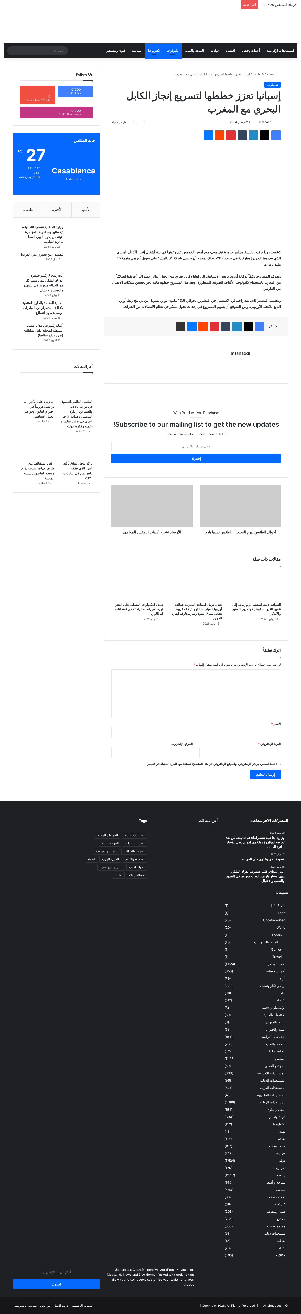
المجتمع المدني (275, 1066)
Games (276, 949)
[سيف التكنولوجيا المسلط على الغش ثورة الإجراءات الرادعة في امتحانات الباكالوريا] (137, 585)
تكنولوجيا (172, 50)
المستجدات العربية (272, 1088)
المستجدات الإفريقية (280, 50)
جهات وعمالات (275, 1146)
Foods (277, 935)
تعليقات (28, 209)
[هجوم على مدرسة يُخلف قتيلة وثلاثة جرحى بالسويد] (186, 863)
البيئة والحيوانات (266, 942)
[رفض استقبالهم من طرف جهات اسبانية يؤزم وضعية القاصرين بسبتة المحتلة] (37, 449)
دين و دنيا (279, 1168)
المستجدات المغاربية (271, 1095)
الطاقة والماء (276, 1051)
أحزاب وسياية (275, 971)
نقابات (281, 1248)
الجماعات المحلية (107, 835)
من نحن (45, 1305)
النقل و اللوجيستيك (111, 867)
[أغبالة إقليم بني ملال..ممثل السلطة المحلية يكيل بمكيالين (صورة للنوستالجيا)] (80, 332)
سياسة (136, 50)
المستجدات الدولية (272, 1080)
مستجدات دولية (274, 1233)
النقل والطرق (276, 1109)
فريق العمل (61, 1305)
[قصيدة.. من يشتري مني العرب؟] (80, 261)
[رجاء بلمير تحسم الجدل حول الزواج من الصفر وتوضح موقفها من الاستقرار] (164, 850)
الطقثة (91, 859)
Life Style (278, 905)
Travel (277, 957)
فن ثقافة (279, 1204)
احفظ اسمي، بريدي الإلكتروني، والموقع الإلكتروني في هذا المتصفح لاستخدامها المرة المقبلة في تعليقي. (211, 764)
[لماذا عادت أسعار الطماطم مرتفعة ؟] (208, 863)
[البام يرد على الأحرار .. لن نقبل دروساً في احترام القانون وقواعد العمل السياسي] (37, 387)
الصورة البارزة (110, 859)
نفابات (281, 1241)
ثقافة (281, 1139)
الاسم (276, 724)
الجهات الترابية (110, 843)
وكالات (280, 1255)
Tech (281, 913)
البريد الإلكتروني (269, 744)
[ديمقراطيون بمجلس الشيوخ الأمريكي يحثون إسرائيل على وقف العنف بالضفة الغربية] (164, 863)
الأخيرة (57, 209)
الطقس (280, 1058)
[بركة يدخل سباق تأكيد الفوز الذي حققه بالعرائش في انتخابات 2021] (76, 449)
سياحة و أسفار (275, 1182)
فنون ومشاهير (115, 50)
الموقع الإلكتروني (182, 744)
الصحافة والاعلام (134, 859)
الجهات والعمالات (134, 851)
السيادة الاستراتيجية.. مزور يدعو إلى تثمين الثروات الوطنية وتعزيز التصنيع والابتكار (256, 608)
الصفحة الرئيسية (82, 1305)
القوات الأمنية (136, 867)
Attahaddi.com (273, 1305)
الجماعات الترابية (273, 1037)
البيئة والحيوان (275, 1022)
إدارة (282, 993)
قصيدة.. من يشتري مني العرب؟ (41, 254)
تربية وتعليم (277, 1117)
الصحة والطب (194, 50)
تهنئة (282, 1131)
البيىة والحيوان (275, 1029)
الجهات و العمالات (106, 851)
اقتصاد (230, 50)
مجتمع (281, 1219)
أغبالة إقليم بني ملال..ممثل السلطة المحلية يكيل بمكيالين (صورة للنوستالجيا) (43, 330)
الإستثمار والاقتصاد (272, 1007)
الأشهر (86, 209)
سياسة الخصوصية (25, 1305)
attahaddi (265, 122)
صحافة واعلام (275, 1197)
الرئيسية (272, 74)
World (281, 927)
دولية (281, 1160)
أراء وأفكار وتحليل (272, 986)
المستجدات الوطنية (272, 1102)
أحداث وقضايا (251, 50)
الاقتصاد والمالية (274, 1015)
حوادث (215, 50)
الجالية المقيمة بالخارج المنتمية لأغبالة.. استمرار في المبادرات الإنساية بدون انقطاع (42, 308)
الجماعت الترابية (134, 843)
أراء (282, 978)
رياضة (281, 1175)
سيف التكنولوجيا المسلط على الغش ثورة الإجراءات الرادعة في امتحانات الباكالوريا (139, 608)
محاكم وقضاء (276, 1226)
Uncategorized (274, 920)
